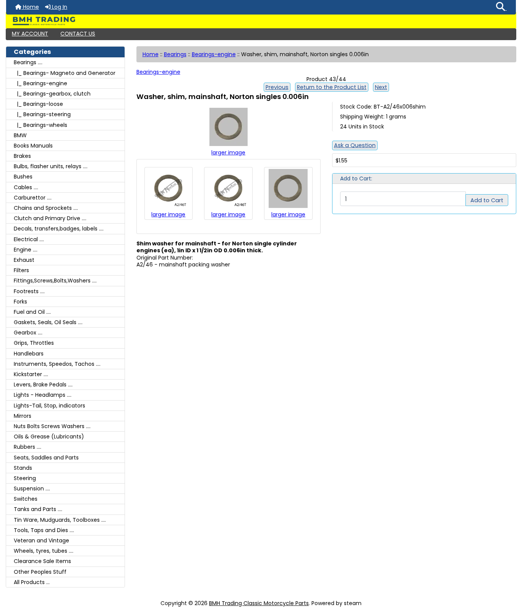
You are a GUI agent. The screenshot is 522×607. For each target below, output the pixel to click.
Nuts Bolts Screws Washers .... (52, 426)
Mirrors (22, 416)
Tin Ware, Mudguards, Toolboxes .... (60, 520)
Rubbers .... (27, 447)
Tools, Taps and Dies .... (44, 530)
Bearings (175, 54)
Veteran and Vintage (41, 540)
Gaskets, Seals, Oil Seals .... (48, 322)
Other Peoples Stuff (40, 572)
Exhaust (24, 260)
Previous (277, 87)
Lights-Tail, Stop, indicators (49, 405)
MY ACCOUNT (30, 33)
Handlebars (29, 353)
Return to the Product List (331, 87)
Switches (25, 499)
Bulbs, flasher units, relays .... (51, 166)
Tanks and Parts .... (38, 509)
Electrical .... (29, 239)
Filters (21, 270)
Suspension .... (32, 488)
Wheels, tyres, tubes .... (43, 551)
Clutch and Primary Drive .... (50, 218)
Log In (58, 7)
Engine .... (25, 249)
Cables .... (26, 187)
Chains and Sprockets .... (46, 208)
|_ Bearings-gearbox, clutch (52, 93)
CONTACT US (77, 33)
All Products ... (32, 582)
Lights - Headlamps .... (42, 395)
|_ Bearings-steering (42, 114)
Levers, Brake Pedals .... (43, 384)
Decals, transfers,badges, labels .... (59, 228)
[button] (501, 7)
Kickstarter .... (31, 374)
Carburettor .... (33, 197)
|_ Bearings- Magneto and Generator (64, 73)
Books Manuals (33, 145)
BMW (20, 135)
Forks (20, 301)
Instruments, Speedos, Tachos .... (57, 364)
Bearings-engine (214, 54)
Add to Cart (486, 200)
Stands (23, 468)
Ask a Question (355, 145)
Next (381, 87)
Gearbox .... (28, 332)
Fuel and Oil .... (32, 312)
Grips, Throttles (34, 343)
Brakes (22, 156)
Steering (25, 478)
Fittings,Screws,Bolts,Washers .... (55, 280)
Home (30, 7)
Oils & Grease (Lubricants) (49, 436)
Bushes (23, 176)
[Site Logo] (261, 21)
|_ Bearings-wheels (40, 125)
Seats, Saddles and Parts (46, 457)
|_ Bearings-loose (38, 104)
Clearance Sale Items (42, 561)
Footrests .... (29, 291)
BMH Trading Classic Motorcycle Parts (259, 603)
